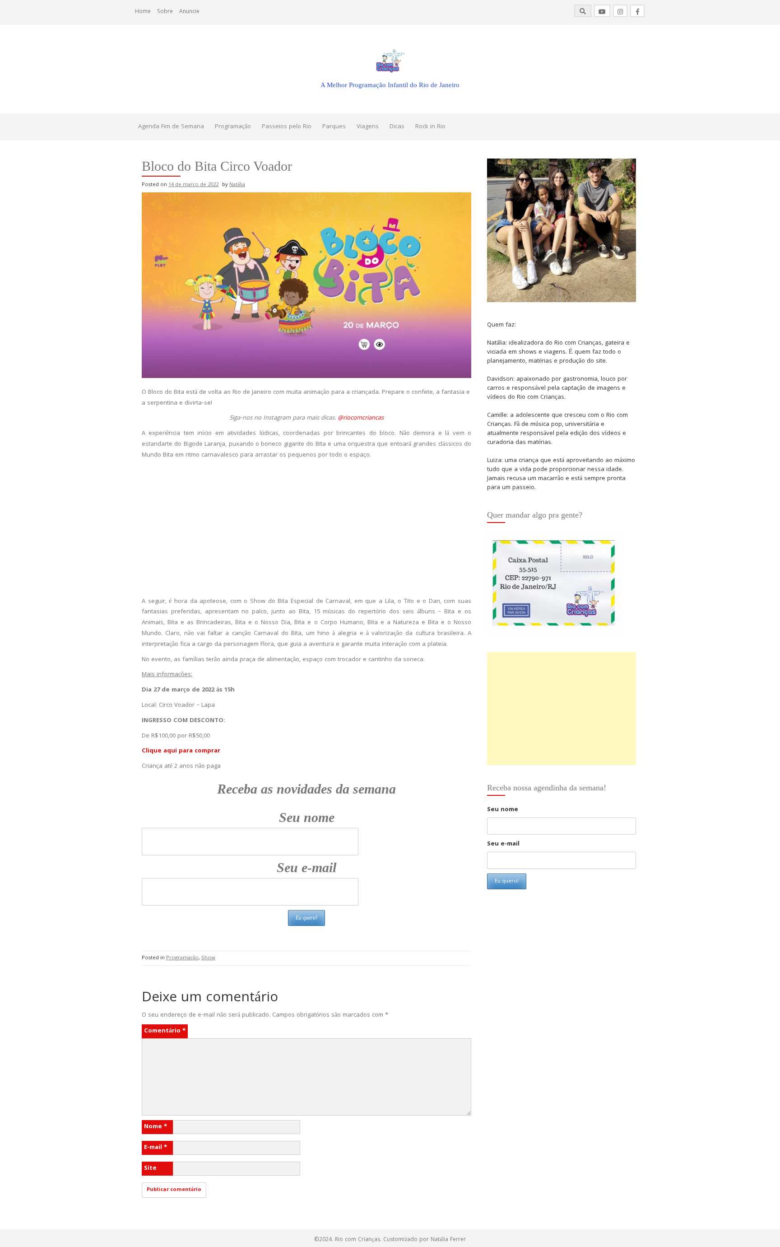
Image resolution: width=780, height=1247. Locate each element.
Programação (233, 127)
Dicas (397, 127)
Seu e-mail (306, 867)
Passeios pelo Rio (286, 127)
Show (208, 958)
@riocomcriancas (361, 418)
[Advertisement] (306, 529)
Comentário (165, 1031)
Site (150, 1168)
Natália (237, 185)
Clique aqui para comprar (181, 751)
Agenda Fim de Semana (171, 127)
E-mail (155, 1148)
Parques (334, 127)
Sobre (165, 12)
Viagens (368, 127)
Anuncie (189, 12)
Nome (155, 1127)
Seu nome (306, 817)
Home (143, 12)
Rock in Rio (430, 127)
